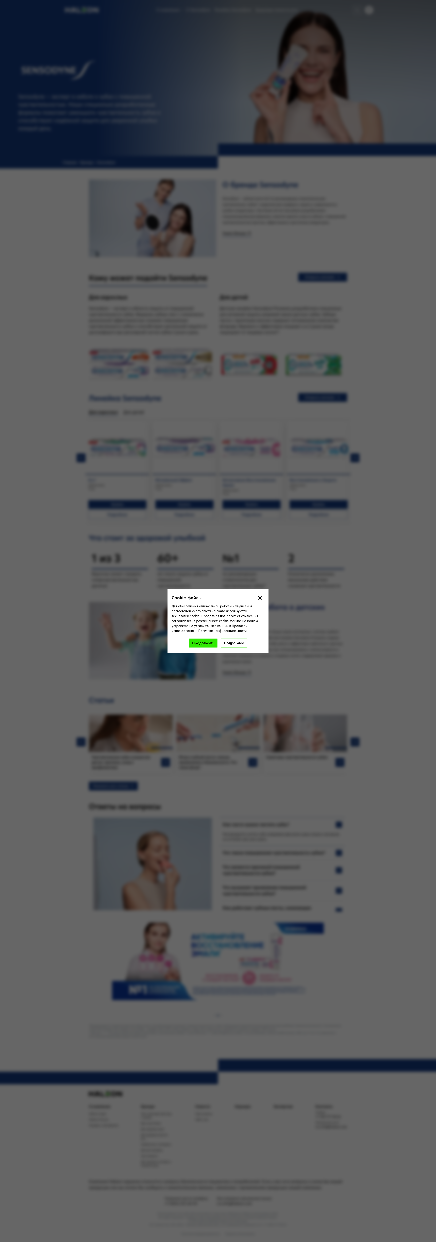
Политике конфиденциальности (222, 630)
